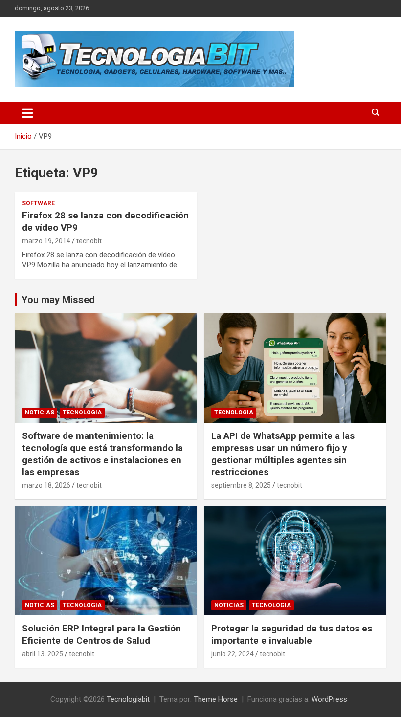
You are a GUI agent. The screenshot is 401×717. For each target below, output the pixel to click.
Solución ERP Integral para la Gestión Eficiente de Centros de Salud (101, 634)
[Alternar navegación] (28, 113)
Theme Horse (216, 699)
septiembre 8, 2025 (241, 485)
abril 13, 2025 (42, 654)
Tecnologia (82, 412)
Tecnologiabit (128, 699)
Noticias (39, 412)
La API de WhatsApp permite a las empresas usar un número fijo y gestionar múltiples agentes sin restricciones (283, 454)
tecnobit (89, 241)
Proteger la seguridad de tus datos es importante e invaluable (291, 634)
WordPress (329, 699)
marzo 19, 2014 (46, 241)
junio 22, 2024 (232, 654)
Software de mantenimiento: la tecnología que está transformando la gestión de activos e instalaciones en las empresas (102, 454)
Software (38, 203)
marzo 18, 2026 (46, 485)
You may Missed (58, 299)
